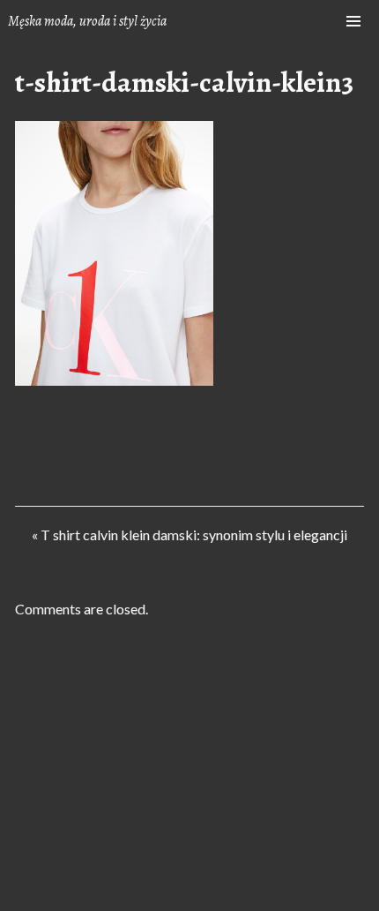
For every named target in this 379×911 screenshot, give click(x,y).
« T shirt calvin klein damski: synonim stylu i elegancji (189, 538)
